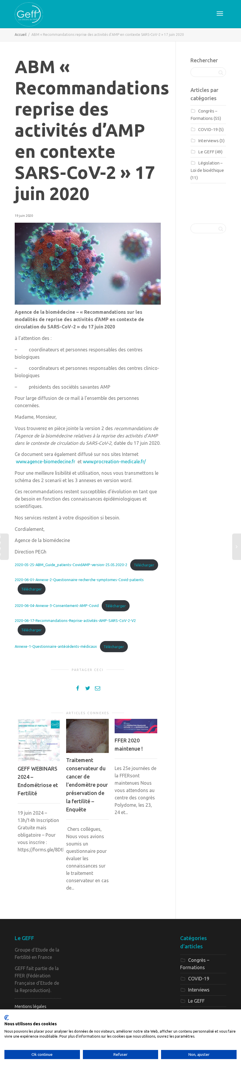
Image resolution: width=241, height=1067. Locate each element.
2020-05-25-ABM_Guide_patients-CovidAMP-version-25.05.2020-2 (71, 565)
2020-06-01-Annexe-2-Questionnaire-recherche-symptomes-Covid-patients (79, 580)
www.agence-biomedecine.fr (45, 461)
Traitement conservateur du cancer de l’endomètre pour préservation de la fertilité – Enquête (87, 784)
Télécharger (144, 565)
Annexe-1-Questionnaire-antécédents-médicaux (56, 647)
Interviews (208, 140)
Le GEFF (206, 151)
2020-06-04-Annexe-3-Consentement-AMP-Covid (57, 606)
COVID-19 (208, 129)
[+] (39, 740)
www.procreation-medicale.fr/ (114, 461)
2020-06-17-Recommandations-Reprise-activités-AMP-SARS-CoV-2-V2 (75, 620)
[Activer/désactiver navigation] (219, 14)
